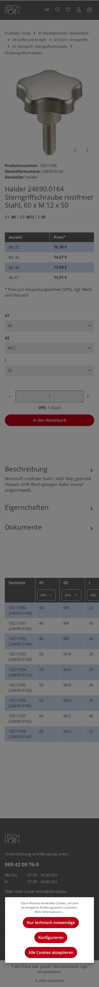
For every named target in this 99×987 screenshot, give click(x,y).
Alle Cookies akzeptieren (51, 952)
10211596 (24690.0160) (20, 703)
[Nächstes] (87, 150)
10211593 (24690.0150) (20, 656)
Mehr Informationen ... (49, 912)
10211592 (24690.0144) (20, 641)
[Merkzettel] (68, 9)
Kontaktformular (51, 891)
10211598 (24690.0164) (20, 734)
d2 (7, 338)
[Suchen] (57, 9)
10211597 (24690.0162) (20, 718)
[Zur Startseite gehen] (12, 9)
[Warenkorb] (89, 9)
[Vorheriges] (76, 150)
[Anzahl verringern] (10, 396)
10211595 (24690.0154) (20, 687)
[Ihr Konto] (79, 9)
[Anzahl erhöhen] (88, 396)
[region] (49, 113)
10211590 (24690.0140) (20, 610)
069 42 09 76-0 (22, 864)
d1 (7, 315)
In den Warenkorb (49, 420)
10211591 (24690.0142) (20, 626)
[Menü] (47, 9)
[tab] (49, 478)
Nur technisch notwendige (51, 922)
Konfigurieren (50, 937)
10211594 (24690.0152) (20, 672)
